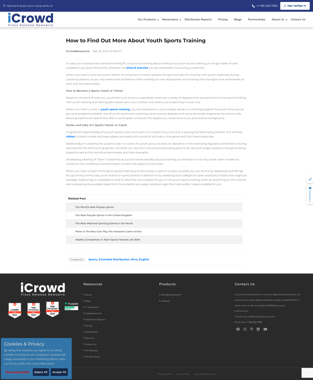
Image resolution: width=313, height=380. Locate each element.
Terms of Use (183, 374)
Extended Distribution (114, 259)
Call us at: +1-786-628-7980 (249, 322)
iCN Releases (91, 350)
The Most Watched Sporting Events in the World (104, 223)
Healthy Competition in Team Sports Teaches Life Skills (107, 239)
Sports (93, 259)
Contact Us (298, 19)
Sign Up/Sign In (296, 5)
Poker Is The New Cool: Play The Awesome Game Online (108, 231)
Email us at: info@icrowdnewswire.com (255, 316)
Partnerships (256, 19)
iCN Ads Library (92, 356)
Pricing (223, 19)
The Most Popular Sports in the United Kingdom (103, 215)
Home (88, 295)
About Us (278, 19)
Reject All (40, 372)
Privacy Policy (165, 374)
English (144, 259)
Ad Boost (165, 301)
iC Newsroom (92, 307)
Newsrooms (170, 19)
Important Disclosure (204, 374)
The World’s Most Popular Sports (94, 207)
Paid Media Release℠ (171, 295)
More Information (18, 372)
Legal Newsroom (93, 313)
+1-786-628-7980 (267, 5)
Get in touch (242, 311)
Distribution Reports (198, 19)
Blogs (237, 19)
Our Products (147, 19)
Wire (134, 259)
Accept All (59, 372)
